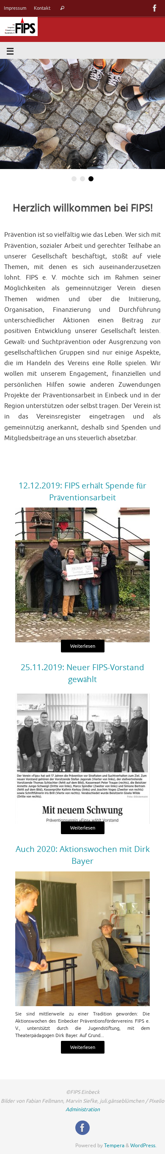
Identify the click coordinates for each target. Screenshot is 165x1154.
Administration (83, 1109)
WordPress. (143, 1145)
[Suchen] (62, 8)
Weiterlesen (82, 646)
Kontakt (42, 8)
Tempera (114, 1145)
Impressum (15, 8)
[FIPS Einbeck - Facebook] (155, 8)
